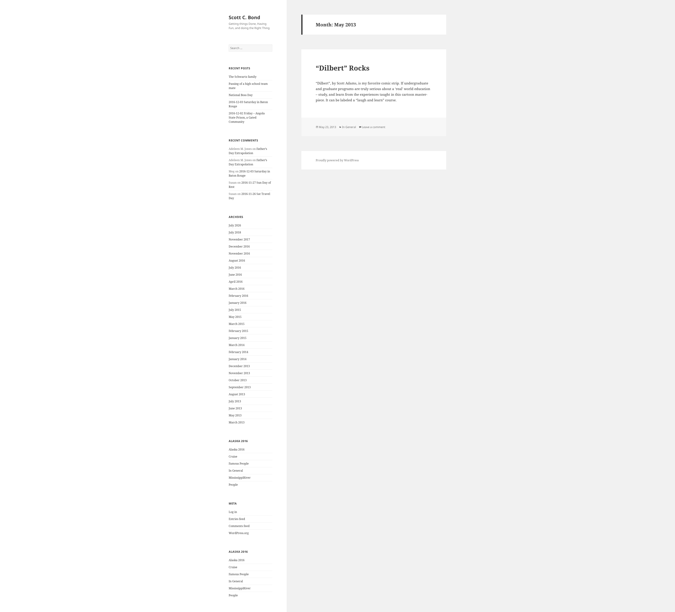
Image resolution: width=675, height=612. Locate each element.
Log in (233, 512)
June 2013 (235, 408)
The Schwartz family (242, 77)
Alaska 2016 (237, 449)
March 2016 (237, 289)
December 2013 (239, 366)
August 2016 (237, 260)
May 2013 (235, 415)
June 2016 (235, 275)
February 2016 (238, 296)
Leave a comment (373, 127)
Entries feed (237, 519)
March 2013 (237, 422)
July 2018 (235, 232)
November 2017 (239, 239)
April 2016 (236, 282)
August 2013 (237, 394)
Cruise (233, 456)
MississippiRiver (240, 478)
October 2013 (238, 380)
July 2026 (235, 225)
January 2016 (237, 303)
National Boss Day (241, 95)
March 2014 (237, 345)
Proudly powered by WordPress (337, 160)
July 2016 (235, 267)
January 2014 (237, 359)
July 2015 (235, 310)
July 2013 (235, 401)
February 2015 (238, 331)
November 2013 (239, 373)
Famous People (239, 463)
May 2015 (235, 317)
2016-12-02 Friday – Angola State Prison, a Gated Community (247, 117)
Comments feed (239, 526)
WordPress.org (239, 533)
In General (236, 471)
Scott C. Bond (244, 17)
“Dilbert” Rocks (342, 67)
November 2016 (239, 253)
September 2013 (240, 387)
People (233, 485)
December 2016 (239, 246)
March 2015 (237, 324)
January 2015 (237, 338)
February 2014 (238, 352)
